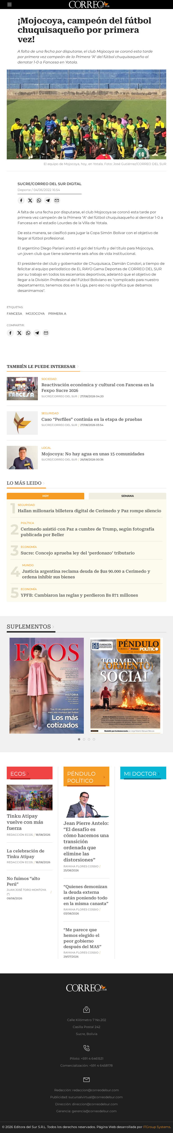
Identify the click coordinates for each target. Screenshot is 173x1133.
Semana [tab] (127, 496)
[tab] (79, 739)
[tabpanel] (46, 686)
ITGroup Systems (156, 1127)
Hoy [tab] (45, 496)
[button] (86, 115)
